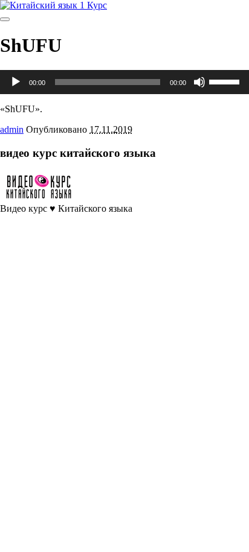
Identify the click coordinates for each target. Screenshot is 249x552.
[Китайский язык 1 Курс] (53, 5)
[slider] (226, 81)
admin (12, 129)
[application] (124, 82)
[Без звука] (199, 82)
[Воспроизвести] (16, 82)
